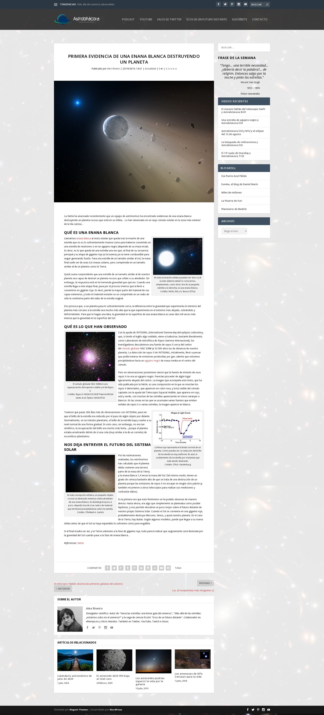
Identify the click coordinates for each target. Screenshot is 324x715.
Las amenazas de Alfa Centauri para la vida (188, 675)
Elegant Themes (79, 709)
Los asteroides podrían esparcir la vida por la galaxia (150, 681)
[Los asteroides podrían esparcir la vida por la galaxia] (153, 661)
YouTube (146, 19)
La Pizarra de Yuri (231, 200)
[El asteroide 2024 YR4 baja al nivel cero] (114, 660)
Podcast (128, 19)
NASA (80, 543)
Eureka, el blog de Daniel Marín (239, 184)
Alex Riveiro (113, 68)
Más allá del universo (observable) (95, 4)
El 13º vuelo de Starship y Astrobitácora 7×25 (236, 155)
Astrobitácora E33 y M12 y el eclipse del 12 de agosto (242, 132)
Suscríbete (239, 19)
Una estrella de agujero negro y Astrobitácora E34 (240, 122)
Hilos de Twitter (169, 19)
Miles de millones (231, 192)
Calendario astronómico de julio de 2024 (74, 677)
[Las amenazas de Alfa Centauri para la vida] (193, 659)
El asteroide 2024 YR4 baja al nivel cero (113, 677)
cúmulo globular (131, 348)
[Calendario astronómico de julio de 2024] (75, 660)
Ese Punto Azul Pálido (234, 176)
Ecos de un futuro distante (206, 19)
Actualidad (150, 68)
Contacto (259, 19)
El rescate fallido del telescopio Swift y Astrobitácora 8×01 (243, 111)
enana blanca (83, 238)
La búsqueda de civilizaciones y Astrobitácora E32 (239, 144)
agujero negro (152, 360)
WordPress (116, 709)
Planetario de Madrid (233, 209)
